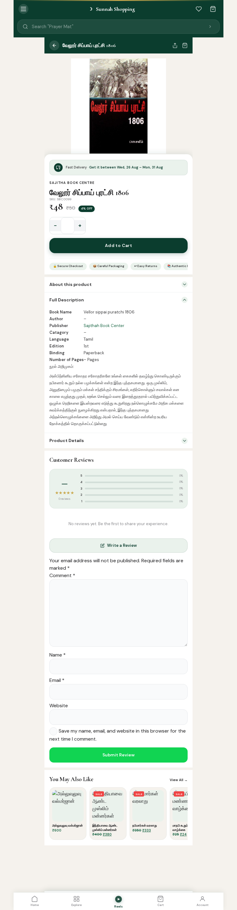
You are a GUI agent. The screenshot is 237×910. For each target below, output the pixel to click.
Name (57, 655)
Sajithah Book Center (104, 325)
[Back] (54, 45)
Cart (160, 905)
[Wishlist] (198, 9)
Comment (62, 575)
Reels (118, 906)
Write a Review (122, 545)
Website (58, 705)
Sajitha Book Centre (71, 183)
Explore (76, 905)
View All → (179, 780)
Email (56, 680)
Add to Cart (118, 245)
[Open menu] (23, 9)
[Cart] (212, 9)
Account (203, 905)
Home (35, 905)
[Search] (210, 26)
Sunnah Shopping (112, 9)
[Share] (175, 45)
